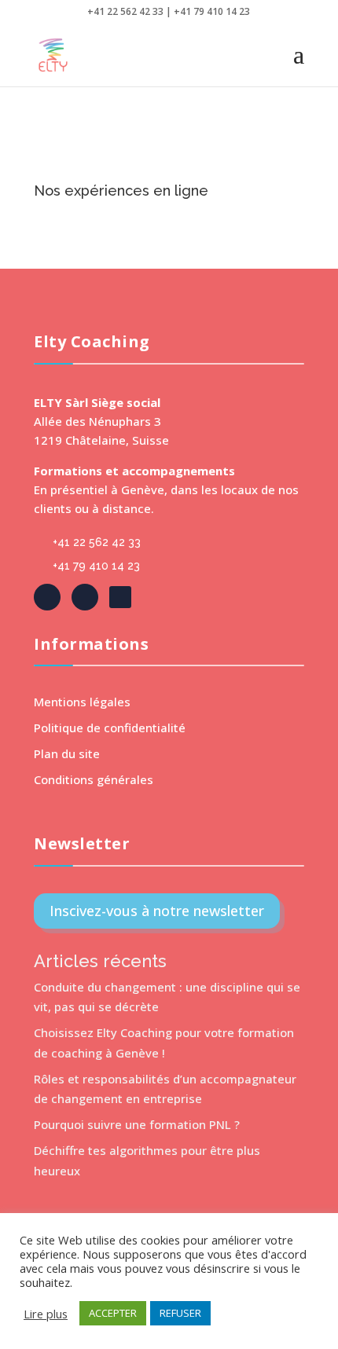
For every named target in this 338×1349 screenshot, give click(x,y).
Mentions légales (82, 701)
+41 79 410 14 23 (96, 565)
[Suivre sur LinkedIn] (85, 597)
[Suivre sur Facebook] (47, 597)
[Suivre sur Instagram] (120, 597)
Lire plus (46, 1314)
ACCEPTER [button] (113, 1313)
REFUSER (180, 1313)
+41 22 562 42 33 (97, 542)
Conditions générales (93, 779)
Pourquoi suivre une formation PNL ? (137, 1124)
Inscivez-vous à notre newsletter (157, 910)
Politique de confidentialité (110, 727)
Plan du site (67, 753)
